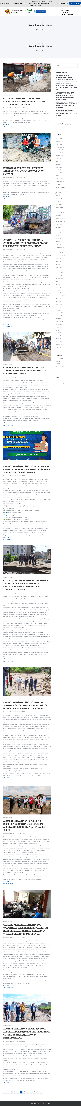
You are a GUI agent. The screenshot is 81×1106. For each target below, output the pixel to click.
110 (38, 1092)
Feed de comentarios (61, 387)
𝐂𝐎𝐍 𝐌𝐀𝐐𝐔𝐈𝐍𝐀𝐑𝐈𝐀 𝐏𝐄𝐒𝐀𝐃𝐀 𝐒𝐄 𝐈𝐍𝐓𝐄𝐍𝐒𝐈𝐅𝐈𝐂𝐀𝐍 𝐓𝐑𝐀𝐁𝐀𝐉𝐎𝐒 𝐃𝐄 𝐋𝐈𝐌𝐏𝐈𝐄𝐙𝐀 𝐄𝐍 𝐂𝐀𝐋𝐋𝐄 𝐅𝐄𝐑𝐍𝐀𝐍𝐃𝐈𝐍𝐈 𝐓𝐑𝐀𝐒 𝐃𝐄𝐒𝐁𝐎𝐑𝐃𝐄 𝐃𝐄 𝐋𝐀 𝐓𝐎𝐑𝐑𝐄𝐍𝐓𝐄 (26, 585)
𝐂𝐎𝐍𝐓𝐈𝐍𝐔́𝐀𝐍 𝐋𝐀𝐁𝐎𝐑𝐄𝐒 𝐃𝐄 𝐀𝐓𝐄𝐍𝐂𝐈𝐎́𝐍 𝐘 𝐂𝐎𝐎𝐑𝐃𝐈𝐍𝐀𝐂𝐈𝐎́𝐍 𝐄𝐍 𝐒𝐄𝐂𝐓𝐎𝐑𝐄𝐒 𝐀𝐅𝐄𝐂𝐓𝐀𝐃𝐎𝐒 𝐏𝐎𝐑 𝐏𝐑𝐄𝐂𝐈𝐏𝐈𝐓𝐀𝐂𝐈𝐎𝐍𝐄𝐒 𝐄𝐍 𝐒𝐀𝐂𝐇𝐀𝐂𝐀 (25, 243)
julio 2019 (58, 330)
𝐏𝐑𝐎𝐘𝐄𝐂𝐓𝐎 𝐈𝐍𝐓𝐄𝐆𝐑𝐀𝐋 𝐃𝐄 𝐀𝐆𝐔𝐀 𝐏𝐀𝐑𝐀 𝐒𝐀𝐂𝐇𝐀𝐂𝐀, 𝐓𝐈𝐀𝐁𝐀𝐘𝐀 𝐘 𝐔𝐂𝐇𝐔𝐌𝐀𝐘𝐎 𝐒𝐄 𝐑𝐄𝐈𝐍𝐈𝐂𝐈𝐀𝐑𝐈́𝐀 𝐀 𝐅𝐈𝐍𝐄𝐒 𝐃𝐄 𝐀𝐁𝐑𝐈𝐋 (66, 112)
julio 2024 (58, 193)
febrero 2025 (59, 175)
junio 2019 (58, 333)
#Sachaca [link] (6, 125)
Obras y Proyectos (67, 14)
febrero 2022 (59, 273)
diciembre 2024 (60, 181)
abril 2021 (58, 287)
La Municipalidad (65, 9)
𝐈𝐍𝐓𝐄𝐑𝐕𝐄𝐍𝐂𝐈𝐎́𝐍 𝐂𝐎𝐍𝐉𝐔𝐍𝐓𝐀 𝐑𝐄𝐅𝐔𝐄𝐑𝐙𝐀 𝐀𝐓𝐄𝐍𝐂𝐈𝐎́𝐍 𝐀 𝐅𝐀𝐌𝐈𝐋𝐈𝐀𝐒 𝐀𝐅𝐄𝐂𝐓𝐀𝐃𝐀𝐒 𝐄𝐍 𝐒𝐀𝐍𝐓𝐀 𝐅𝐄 (23, 171)
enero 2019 (58, 347)
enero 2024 (59, 210)
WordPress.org (59, 390)
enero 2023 (59, 244)
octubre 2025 (59, 153)
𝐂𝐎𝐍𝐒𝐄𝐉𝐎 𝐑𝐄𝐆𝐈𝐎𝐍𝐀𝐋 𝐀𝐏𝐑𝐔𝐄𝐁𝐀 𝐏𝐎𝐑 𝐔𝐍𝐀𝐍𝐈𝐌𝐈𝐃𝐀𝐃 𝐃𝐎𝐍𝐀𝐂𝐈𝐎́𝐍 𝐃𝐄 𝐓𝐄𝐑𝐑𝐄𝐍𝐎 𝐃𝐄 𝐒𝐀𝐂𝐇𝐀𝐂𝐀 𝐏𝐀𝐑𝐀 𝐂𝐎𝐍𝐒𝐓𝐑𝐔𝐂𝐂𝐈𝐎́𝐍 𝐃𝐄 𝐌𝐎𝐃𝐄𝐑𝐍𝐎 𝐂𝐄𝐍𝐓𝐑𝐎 (66, 95)
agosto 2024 (59, 190)
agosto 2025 (59, 158)
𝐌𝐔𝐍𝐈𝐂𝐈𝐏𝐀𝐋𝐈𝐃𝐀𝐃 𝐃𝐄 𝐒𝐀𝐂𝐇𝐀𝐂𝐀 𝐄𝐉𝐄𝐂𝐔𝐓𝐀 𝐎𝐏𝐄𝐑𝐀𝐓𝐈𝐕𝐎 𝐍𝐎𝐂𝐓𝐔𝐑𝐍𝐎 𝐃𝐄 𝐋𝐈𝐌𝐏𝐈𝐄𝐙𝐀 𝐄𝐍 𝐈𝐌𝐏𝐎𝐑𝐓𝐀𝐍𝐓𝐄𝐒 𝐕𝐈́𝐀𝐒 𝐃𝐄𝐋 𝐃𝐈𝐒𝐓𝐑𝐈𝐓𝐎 (66, 104)
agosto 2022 (59, 258)
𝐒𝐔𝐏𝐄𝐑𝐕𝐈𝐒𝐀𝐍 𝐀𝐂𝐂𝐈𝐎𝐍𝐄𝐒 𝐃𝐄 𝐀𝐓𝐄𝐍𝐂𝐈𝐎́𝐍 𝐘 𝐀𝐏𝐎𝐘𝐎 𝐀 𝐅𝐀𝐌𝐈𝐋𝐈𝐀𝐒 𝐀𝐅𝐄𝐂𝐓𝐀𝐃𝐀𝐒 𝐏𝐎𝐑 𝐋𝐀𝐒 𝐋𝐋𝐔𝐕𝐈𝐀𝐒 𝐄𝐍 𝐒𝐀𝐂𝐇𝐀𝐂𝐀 (24, 370)
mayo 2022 (59, 267)
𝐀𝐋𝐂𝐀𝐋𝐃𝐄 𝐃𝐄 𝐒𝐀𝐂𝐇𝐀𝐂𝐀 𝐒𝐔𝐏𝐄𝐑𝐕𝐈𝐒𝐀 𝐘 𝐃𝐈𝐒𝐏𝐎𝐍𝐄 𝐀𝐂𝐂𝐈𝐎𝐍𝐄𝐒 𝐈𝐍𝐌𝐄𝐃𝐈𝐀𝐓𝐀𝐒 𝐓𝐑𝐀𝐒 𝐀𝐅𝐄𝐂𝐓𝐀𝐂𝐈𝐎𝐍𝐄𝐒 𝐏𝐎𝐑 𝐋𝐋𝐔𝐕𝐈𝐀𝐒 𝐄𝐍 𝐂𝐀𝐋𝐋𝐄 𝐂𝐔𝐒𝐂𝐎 (24, 825)
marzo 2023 (59, 238)
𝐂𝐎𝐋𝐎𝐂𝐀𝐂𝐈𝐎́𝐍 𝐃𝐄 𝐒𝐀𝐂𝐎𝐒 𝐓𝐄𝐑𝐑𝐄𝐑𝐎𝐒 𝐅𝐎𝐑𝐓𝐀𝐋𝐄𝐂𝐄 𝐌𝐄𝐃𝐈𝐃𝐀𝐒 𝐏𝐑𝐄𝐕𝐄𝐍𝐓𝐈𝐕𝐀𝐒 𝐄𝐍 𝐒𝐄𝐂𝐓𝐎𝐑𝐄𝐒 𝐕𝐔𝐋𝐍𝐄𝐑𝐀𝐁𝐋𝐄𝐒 (24, 101)
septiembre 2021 (60, 278)
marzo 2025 (59, 173)
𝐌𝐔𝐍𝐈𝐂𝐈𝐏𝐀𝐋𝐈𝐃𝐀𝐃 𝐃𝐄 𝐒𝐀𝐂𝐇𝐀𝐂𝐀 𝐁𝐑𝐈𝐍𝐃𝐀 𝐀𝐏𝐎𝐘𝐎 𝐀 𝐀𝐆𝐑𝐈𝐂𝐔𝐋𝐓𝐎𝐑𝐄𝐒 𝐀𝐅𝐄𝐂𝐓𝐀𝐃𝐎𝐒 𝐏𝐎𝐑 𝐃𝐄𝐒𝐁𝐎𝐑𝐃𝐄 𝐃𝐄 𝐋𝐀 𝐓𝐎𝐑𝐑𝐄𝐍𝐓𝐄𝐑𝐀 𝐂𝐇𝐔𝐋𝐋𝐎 (25, 705)
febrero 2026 (59, 141)
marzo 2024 (59, 204)
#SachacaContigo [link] (8, 127)
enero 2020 (59, 316)
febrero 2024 (59, 207)
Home (36, 29)
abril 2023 (58, 235)
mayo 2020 (59, 304)
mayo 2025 (59, 167)
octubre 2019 (59, 321)
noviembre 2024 (60, 184)
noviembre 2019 (60, 318)
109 (34, 1092)
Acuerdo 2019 (59, 359)
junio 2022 (58, 264)
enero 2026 (59, 144)
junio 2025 (58, 164)
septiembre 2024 (60, 187)
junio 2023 (58, 230)
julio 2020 (58, 298)
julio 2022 (58, 261)
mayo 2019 (58, 336)
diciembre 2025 (60, 147)
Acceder (58, 381)
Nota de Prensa (7, 95)
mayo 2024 (59, 198)
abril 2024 (58, 201)
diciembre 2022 (60, 247)
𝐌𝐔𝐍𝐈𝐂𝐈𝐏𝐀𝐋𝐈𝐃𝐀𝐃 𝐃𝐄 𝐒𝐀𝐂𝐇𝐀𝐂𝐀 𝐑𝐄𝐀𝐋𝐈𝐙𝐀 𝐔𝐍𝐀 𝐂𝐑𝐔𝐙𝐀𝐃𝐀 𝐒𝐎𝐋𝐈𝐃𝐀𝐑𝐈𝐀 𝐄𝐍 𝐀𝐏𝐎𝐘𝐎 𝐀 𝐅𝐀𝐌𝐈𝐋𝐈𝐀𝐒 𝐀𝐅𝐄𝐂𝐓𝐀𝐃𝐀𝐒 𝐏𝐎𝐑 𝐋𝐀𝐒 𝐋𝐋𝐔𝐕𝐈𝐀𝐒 (26, 469)
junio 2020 (58, 301)
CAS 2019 (58, 364)
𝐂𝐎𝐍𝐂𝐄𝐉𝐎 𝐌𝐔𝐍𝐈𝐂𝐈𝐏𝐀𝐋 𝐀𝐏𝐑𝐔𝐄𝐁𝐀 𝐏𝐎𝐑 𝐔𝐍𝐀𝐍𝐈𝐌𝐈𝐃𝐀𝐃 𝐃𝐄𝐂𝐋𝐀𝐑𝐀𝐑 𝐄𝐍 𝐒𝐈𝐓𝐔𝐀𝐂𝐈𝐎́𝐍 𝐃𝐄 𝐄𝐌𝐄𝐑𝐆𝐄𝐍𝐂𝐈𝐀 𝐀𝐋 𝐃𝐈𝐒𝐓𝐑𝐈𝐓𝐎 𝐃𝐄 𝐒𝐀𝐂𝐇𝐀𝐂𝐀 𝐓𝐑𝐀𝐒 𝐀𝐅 (25, 929)
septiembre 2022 (60, 255)
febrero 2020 (59, 313)
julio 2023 (58, 227)
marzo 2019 (59, 341)
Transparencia (66, 12)
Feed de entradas (60, 384)
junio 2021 (58, 284)
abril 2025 (58, 170)
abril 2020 (58, 307)
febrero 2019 (59, 344)
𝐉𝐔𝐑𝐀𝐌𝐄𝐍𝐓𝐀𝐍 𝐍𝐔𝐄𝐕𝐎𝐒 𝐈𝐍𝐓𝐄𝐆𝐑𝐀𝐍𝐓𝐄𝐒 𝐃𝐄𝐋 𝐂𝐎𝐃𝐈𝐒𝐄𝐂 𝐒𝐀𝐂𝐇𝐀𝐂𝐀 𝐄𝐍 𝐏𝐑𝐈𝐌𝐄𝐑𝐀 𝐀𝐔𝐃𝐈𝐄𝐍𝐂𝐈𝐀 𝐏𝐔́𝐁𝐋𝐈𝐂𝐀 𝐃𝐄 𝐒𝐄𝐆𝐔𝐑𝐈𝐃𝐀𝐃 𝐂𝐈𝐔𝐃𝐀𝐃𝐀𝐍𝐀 (66, 78)
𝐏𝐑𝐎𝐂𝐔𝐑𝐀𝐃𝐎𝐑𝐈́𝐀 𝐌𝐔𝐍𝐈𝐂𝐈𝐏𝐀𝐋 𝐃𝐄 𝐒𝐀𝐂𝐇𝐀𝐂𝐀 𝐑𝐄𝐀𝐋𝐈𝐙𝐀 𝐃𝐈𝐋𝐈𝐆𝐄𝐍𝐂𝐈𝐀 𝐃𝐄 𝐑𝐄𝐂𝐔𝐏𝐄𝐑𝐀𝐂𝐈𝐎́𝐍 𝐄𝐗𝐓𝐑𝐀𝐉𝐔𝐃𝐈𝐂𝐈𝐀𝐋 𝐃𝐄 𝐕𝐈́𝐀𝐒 (66, 86)
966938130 (76, 3)
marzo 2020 (59, 310)
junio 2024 (58, 195)
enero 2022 (59, 275)
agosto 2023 (59, 224)
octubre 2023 (59, 218)
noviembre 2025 (60, 150)
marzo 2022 (59, 270)
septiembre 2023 (60, 221)
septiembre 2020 (60, 296)
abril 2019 (58, 338)
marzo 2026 (59, 138)
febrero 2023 (59, 241)
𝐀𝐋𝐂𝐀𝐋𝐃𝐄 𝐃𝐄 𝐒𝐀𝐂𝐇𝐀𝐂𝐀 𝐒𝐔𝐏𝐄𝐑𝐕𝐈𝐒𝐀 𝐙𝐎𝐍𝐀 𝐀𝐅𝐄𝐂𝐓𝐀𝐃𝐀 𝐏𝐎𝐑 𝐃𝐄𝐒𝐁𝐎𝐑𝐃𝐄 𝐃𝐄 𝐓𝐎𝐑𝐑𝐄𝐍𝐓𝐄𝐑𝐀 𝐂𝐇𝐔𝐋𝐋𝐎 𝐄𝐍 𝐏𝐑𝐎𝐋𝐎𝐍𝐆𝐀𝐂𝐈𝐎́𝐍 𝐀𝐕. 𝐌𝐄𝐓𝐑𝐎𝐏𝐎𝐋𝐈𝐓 (26, 1033)
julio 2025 (58, 161)
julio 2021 (58, 281)
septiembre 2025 (60, 155)
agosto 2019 (59, 327)
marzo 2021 (59, 290)
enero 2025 (59, 178)
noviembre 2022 (60, 250)
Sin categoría (59, 369)
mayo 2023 (59, 233)
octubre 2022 (59, 253)
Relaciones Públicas (9, 107)
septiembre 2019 (60, 324)
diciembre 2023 (60, 213)
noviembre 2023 (60, 215)
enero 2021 (58, 293)
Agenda (58, 361)
